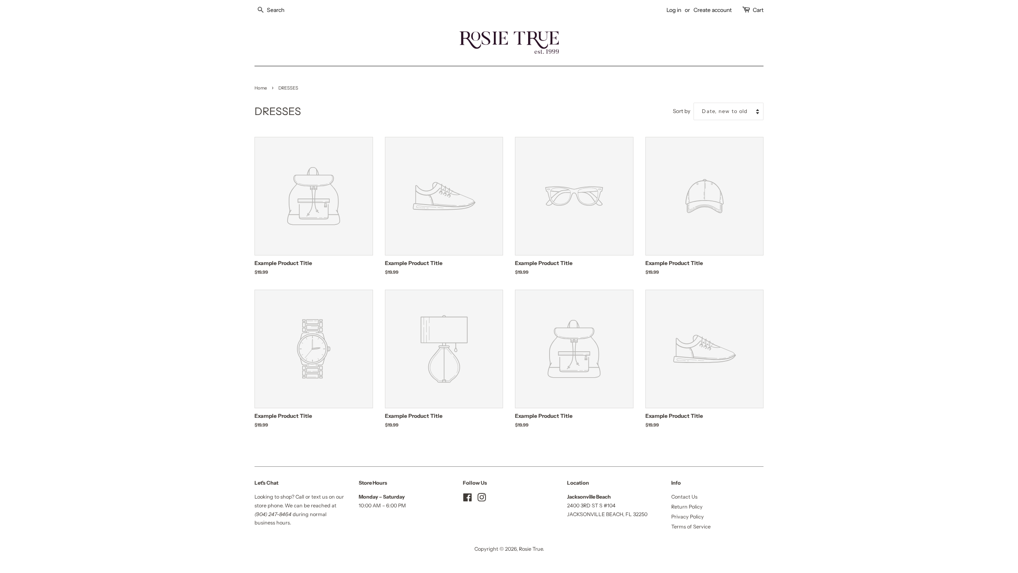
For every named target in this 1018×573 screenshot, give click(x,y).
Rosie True (531, 549)
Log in (673, 9)
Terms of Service (691, 527)
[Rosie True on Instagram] (481, 499)
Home (260, 88)
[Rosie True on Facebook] (467, 499)
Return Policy (687, 507)
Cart (758, 9)
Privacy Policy (687, 517)
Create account (713, 9)
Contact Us (684, 497)
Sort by (681, 111)
